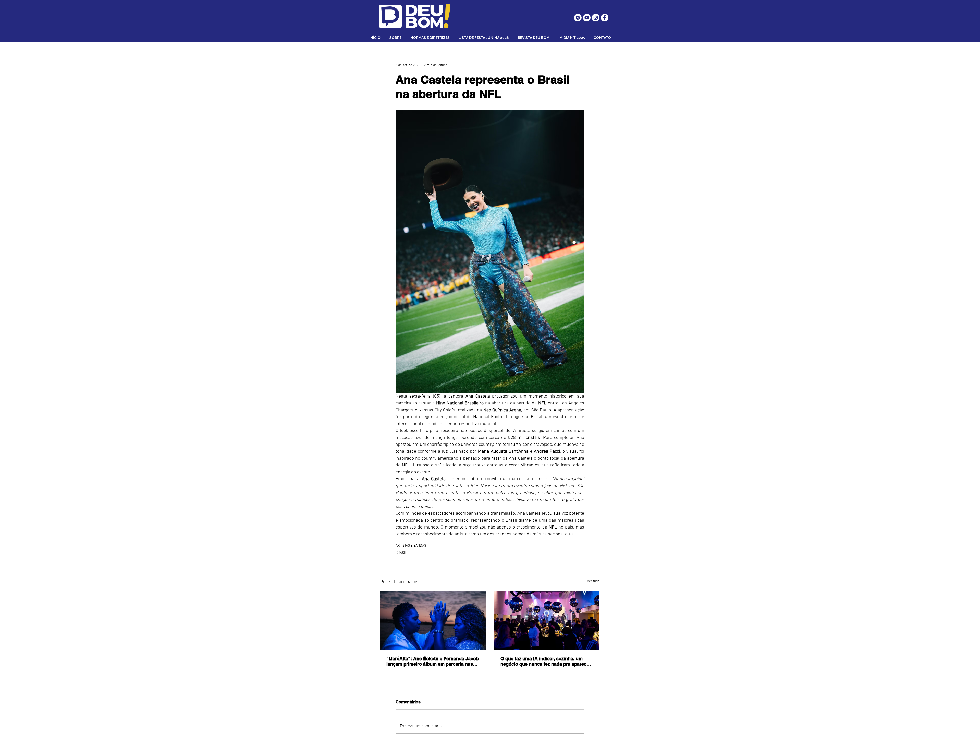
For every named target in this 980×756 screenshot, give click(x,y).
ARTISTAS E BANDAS (411, 546)
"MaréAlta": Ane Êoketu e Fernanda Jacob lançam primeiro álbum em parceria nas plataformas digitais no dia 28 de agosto (432, 661)
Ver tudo (593, 581)
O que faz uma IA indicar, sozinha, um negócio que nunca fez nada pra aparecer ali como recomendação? (545, 661)
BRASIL (401, 553)
